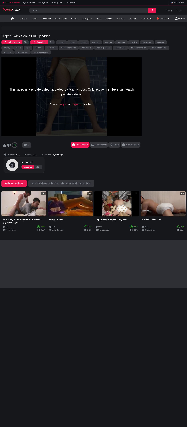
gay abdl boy (22, 52)
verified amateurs (68, 48)
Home (12, 18)
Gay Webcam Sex (28, 3)
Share (116, 145)
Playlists (120, 18)
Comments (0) (132, 145)
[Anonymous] (12, 165)
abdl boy (7, 52)
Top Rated (46, 18)
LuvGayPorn (70, 3)
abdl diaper (86, 48)
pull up (83, 42)
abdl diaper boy (103, 48)
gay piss (95, 42)
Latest (34, 18)
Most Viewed (61, 18)
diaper (72, 42)
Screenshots (101, 145)
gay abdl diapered (41, 52)
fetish (18, 48)
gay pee (108, 42)
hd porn (38, 48)
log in (63, 104)
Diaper (61, 42)
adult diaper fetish (138, 48)
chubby (7, 48)
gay (28, 48)
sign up (77, 104)
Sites (99, 18)
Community (147, 18)
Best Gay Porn (57, 3)
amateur (160, 42)
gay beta (121, 42)
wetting (134, 42)
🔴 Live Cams (162, 18)
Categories (87, 18)
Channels (133, 18)
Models (109, 18)
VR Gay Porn (43, 3)
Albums (74, 18)
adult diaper (120, 48)
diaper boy (147, 42)
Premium (23, 18)
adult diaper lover (159, 48)
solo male (52, 48)
